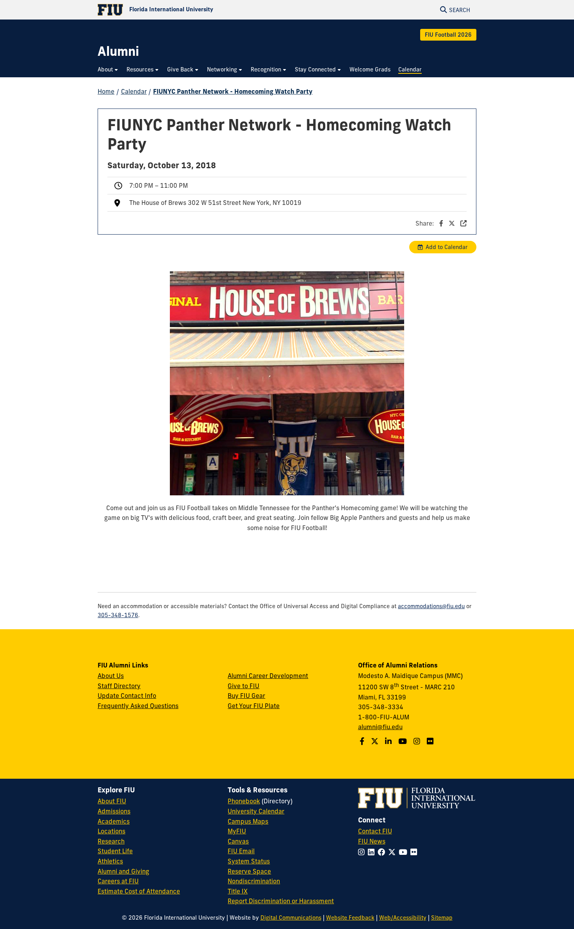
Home (106, 91)
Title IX (238, 891)
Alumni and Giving (123, 871)
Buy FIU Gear (246, 695)
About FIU (112, 801)
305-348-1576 (118, 615)
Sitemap (442, 917)
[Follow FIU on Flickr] (415, 852)
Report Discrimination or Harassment (281, 901)
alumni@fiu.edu (380, 727)
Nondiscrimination (254, 881)
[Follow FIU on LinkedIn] (373, 852)
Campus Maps (248, 821)
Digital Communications (290, 917)
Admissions (114, 811)
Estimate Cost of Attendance (139, 891)
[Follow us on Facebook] (363, 741)
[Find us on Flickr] (431, 741)
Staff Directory (119, 686)
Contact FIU (375, 831)
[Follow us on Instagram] (418, 741)
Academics (114, 821)
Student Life (115, 851)
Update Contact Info (127, 695)
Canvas (238, 841)
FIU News (371, 841)
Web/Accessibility (402, 917)
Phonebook (244, 801)
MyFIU (237, 831)
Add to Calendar (447, 247)
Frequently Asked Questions (138, 706)
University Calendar (256, 811)
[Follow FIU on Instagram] (363, 852)
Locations (111, 831)
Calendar (134, 91)
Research (111, 841)
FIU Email (241, 851)
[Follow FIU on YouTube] (404, 852)
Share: (425, 223)
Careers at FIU (118, 881)
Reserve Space (249, 871)
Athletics (110, 861)
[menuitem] (108, 69)
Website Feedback (350, 917)
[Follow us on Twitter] (375, 741)
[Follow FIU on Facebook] (383, 852)
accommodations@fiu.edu (431, 606)
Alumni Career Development (268, 676)
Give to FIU (243, 686)
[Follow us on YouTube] (403, 741)
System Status (249, 861)
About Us (111, 676)
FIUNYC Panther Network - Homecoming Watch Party (232, 91)
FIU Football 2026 (448, 34)
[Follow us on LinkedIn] (389, 741)
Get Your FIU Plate (254, 706)
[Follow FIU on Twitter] (393, 852)
